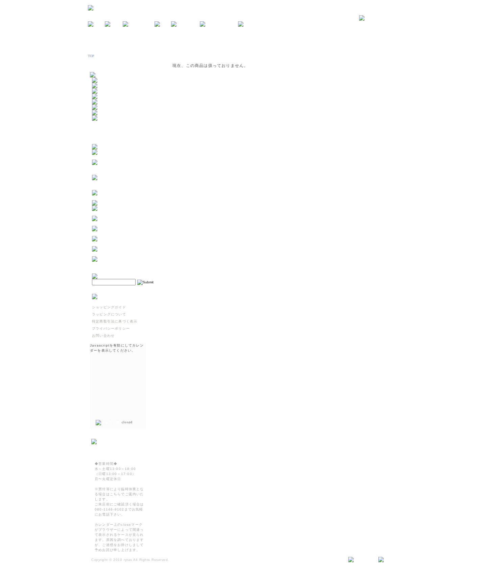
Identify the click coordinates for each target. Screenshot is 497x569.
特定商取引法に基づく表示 (114, 321)
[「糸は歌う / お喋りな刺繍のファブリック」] (125, 233)
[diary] (163, 24)
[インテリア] (104, 91)
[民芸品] (100, 96)
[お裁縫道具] (104, 113)
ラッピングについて (109, 314)
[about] (114, 24)
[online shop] (139, 24)
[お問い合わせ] (384, 18)
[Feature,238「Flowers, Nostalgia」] (125, 264)
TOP (91, 56)
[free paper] (185, 24)
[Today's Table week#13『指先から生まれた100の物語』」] (125, 243)
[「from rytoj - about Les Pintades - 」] (125, 157)
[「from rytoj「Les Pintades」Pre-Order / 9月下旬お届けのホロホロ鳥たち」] (125, 172)
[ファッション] (106, 107)
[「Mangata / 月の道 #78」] (119, 203)
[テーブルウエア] (108, 86)
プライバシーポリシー (111, 328)
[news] (96, 24)
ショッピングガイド (109, 307)
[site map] (360, 560)
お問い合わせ (103, 335)
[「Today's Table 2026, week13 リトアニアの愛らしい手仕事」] (125, 254)
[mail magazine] (219, 24)
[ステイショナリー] (110, 102)
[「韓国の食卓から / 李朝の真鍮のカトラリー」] (125, 213)
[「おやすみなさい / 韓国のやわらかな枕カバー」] (125, 223)
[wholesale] (252, 24)
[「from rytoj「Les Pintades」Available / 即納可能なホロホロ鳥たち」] (125, 187)
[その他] (100, 118)
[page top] (391, 560)
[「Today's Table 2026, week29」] (125, 197)
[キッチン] (102, 80)
